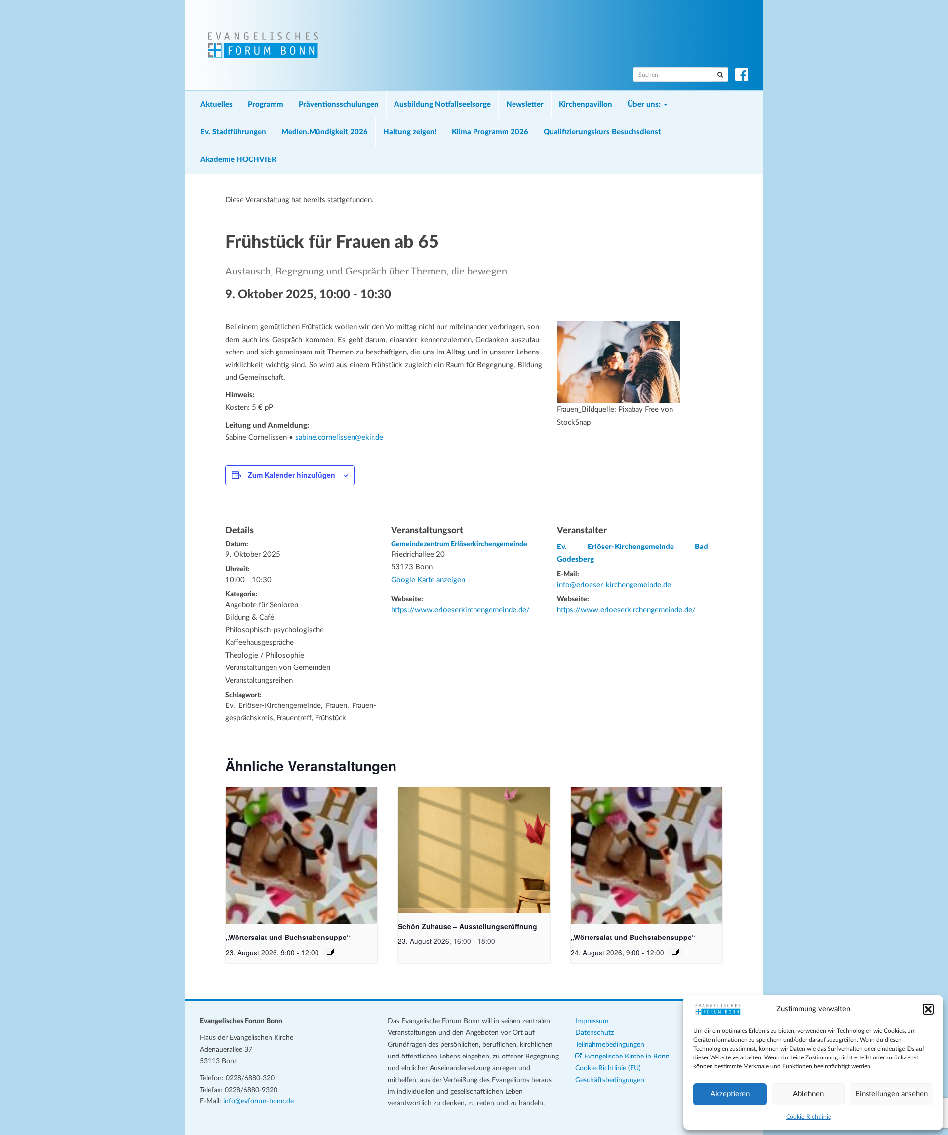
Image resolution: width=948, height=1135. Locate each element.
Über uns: (645, 104)
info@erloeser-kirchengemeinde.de (614, 584)
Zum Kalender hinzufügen (291, 475)
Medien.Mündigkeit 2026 (324, 132)
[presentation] (301, 855)
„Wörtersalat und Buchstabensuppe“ (288, 937)
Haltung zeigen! (409, 132)
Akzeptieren (730, 1093)
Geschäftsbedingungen (609, 1080)
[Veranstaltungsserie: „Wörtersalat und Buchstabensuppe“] (330, 952)
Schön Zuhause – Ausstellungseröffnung (467, 926)
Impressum (592, 1021)
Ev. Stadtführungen (233, 132)
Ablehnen (808, 1093)
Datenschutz (594, 1032)
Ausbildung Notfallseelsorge (442, 104)
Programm (265, 104)
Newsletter (525, 104)
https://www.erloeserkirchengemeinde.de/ (460, 610)
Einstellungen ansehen (891, 1093)
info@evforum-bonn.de (258, 1101)
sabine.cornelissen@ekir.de (339, 437)
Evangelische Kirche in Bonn (626, 1056)
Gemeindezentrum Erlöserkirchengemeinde (459, 544)
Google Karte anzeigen (428, 580)
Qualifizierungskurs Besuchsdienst (602, 132)
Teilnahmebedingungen (609, 1044)
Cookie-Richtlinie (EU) (608, 1068)
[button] (928, 1009)
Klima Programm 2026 (490, 132)
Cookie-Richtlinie (808, 1117)
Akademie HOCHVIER (238, 159)
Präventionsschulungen (339, 104)
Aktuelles (216, 104)
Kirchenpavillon (585, 104)
